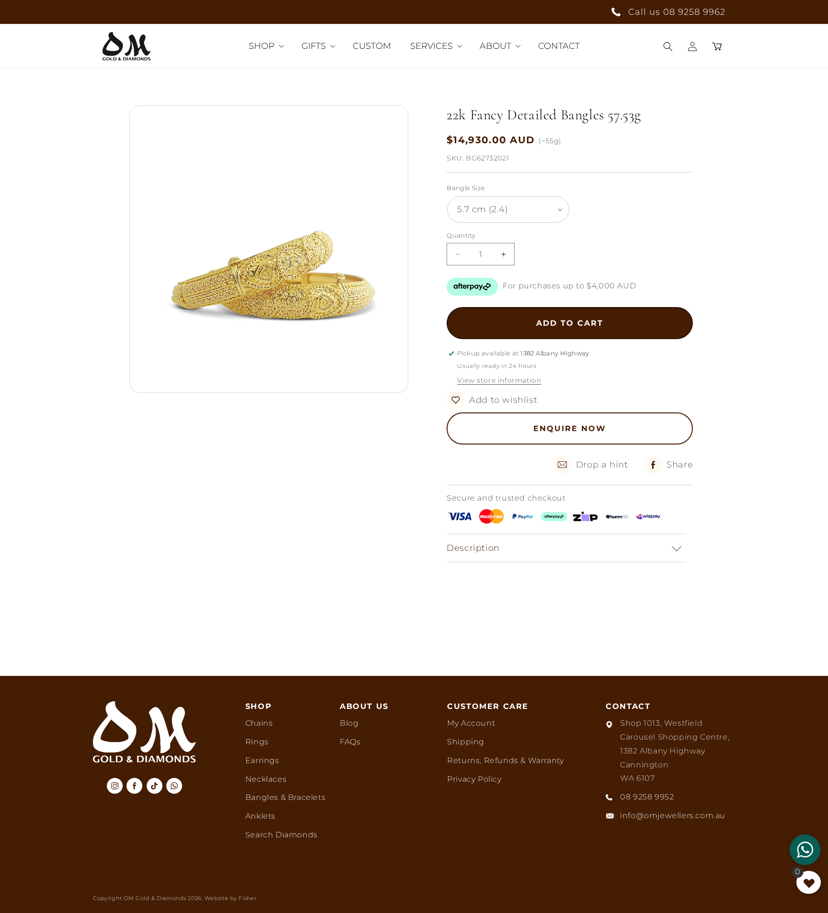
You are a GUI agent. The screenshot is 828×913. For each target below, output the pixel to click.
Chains (259, 723)
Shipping (465, 741)
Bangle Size (466, 188)
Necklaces (266, 779)
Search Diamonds (281, 834)
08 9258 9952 (647, 796)
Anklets (260, 816)
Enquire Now (569, 428)
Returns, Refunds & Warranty (505, 760)
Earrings (262, 760)
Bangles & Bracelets (285, 797)
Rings (257, 741)
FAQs (350, 741)
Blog (349, 723)
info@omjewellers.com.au (672, 815)
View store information (499, 380)
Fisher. (248, 898)
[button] (667, 46)
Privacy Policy (474, 779)
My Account (471, 723)
